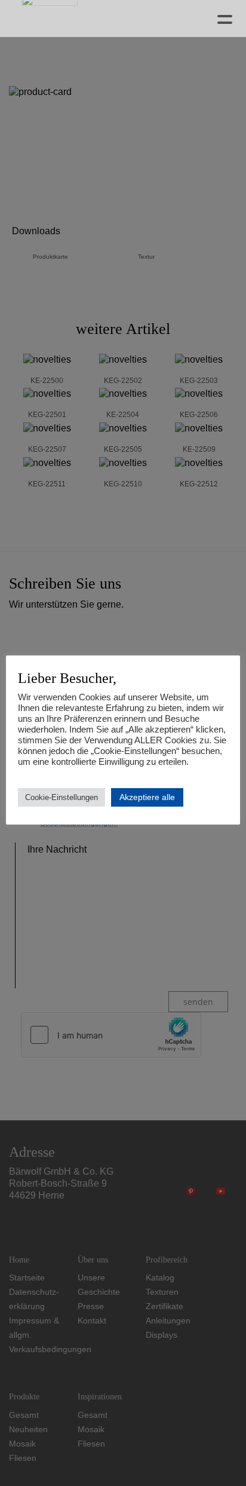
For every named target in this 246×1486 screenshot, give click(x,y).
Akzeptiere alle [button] (147, 797)
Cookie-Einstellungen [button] (61, 797)
